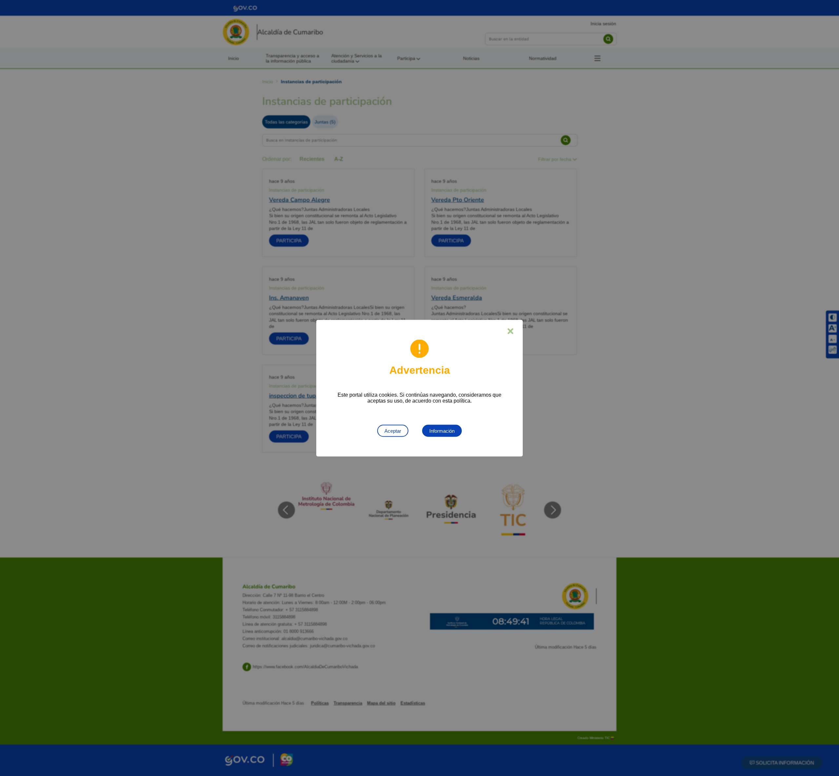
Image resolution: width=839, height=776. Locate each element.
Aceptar (392, 430)
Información (442, 430)
